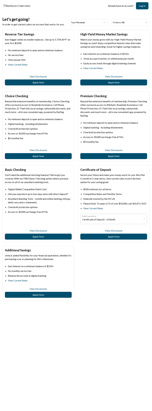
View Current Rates (18, 64)
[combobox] (82, 219)
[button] (142, 5)
